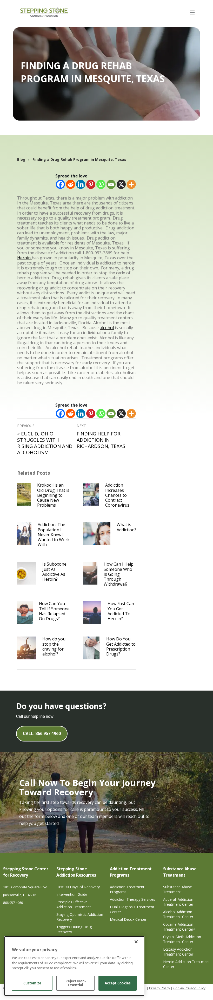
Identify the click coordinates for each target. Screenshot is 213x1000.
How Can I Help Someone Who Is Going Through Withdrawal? (119, 574)
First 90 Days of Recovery (78, 886)
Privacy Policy (159, 988)
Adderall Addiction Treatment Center (178, 902)
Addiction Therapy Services (132, 899)
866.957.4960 (13, 902)
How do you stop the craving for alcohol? (53, 646)
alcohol (107, 327)
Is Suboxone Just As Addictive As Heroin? (54, 571)
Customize (32, 983)
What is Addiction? (126, 527)
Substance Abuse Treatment (177, 889)
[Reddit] (70, 184)
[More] (131, 184)
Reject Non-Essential (75, 983)
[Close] (136, 942)
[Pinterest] (90, 184)
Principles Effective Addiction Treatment (73, 904)
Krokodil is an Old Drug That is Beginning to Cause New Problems (53, 495)
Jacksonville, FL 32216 (19, 894)
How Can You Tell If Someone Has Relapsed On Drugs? (54, 611)
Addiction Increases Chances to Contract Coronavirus (117, 495)
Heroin (24, 258)
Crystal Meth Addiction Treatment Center (182, 939)
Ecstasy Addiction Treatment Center (178, 952)
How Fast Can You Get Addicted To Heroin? (121, 611)
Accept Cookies (118, 983)
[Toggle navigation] (192, 12)
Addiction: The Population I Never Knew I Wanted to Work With (54, 534)
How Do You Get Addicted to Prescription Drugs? (121, 646)
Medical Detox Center (128, 919)
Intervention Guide (71, 894)
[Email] (111, 184)
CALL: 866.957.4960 (42, 733)
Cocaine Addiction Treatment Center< (179, 927)
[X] (121, 184)
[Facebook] (60, 184)
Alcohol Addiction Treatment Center (178, 914)
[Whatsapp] (100, 184)
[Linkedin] (80, 184)
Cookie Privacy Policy (189, 988)
